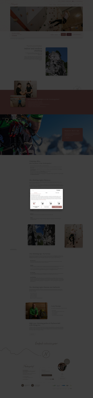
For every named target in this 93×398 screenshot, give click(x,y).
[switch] (42, 203)
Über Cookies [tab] (57, 192)
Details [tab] (46, 192)
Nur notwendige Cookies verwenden (36, 207)
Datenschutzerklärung (43, 199)
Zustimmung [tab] (35, 192)
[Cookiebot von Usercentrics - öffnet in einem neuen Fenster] (57, 190)
